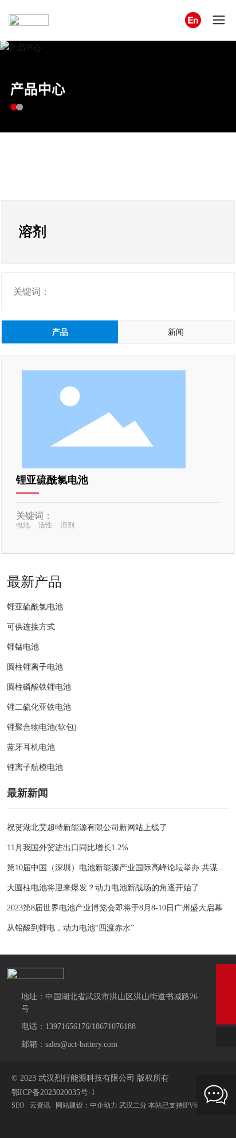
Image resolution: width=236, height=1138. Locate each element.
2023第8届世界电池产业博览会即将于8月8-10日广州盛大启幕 (114, 908)
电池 (23, 525)
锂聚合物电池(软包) (42, 727)
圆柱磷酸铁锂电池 (39, 687)
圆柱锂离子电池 (35, 667)
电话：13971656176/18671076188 (78, 1026)
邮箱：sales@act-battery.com (69, 1044)
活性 (45, 525)
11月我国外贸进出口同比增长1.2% (67, 847)
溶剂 (67, 525)
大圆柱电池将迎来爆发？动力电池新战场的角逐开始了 (103, 887)
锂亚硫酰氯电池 (52, 480)
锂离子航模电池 (35, 767)
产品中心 (37, 89)
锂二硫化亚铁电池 (39, 707)
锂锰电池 (23, 647)
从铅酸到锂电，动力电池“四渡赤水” (70, 928)
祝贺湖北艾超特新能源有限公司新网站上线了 (87, 827)
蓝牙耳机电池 (31, 747)
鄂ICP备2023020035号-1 (53, 1092)
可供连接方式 (31, 627)
